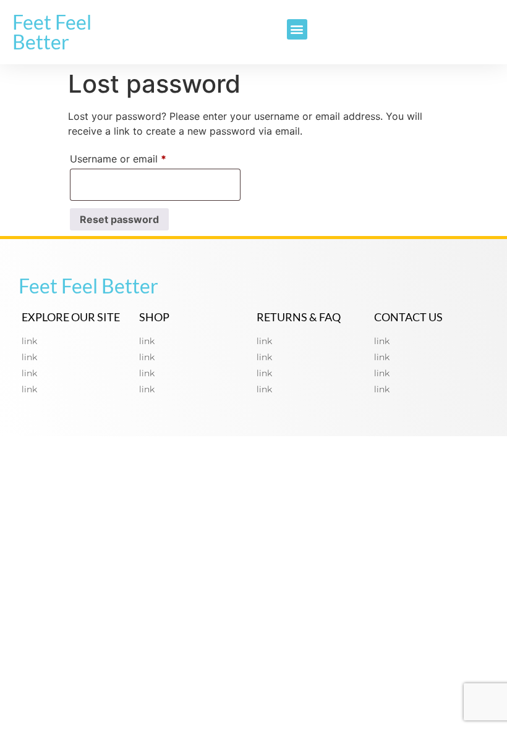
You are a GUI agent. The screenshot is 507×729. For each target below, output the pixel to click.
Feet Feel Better (52, 32)
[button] (297, 29)
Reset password (119, 219)
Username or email (138, 157)
